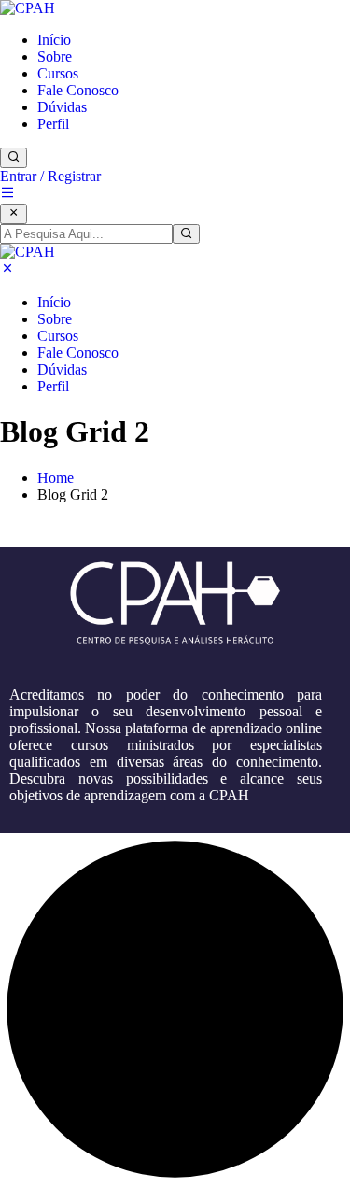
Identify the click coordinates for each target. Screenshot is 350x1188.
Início (54, 40)
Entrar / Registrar (50, 176)
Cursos (57, 73)
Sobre (54, 56)
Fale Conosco (78, 90)
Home (55, 478)
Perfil (53, 124)
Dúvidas (62, 107)
